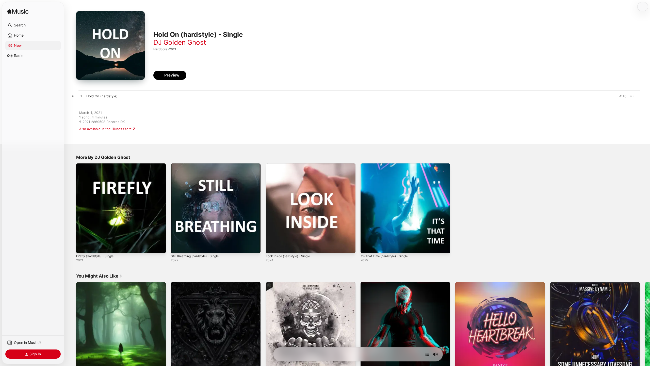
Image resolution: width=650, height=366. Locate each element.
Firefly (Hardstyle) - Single (97, 165)
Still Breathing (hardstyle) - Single (197, 165)
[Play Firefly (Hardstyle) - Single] (82, 247)
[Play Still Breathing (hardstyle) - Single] (177, 247)
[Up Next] (427, 354)
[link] (99, 276)
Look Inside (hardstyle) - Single (290, 165)
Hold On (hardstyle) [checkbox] (102, 96)
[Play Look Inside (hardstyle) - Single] (272, 247)
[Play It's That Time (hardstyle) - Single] (367, 247)
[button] (33, 25)
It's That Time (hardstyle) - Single (387, 165)
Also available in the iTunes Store (105, 129)
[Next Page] (644, 327)
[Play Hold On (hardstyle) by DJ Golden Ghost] (81, 96)
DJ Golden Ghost (179, 42)
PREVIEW (620, 96)
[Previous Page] (71, 327)
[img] (17, 11)
